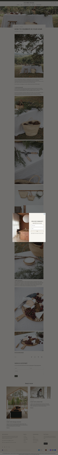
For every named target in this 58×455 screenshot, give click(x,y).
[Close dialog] (44, 214)
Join (37, 231)
